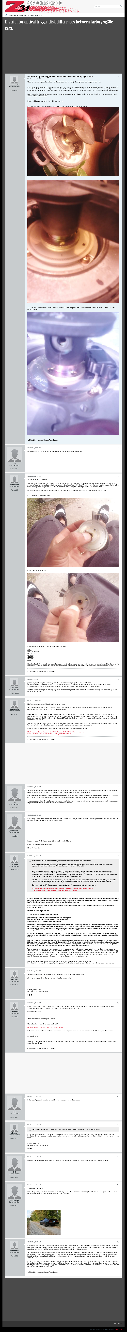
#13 (118, 1156)
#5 (118, 700)
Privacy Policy (119, 1329)
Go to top (118, 1324)
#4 (118, 679)
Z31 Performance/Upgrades (18, 15)
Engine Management (36, 15)
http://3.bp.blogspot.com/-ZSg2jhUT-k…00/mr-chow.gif (45, 1027)
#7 (118, 815)
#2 (118, 448)
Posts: (13, 90)
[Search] (121, 6)
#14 (118, 1185)
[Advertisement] (63, 51)
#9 (118, 971)
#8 (118, 856)
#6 (118, 787)
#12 (118, 1124)
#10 (118, 1003)
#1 (118, 76)
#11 (118, 1096)
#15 (118, 1242)
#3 (118, 476)
